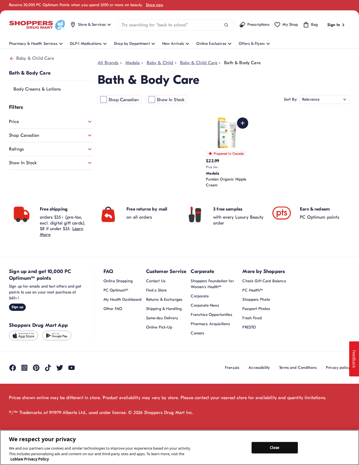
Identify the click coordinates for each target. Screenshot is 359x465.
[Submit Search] (226, 25)
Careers (197, 333)
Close (275, 447)
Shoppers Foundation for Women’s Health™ (212, 284)
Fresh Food (251, 318)
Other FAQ (112, 308)
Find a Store (156, 290)
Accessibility (259, 367)
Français (232, 367)
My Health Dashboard (122, 299)
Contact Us (155, 281)
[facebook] (12, 368)
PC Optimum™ (115, 290)
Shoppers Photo (256, 299)
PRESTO (249, 327)
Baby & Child (160, 62)
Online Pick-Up (159, 327)
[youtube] (71, 368)
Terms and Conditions (298, 367)
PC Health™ (252, 290)
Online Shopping (118, 281)
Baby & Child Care (35, 58)
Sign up (17, 307)
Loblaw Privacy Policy (29, 459)
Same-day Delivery (162, 318)
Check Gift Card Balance (264, 281)
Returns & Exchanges (164, 299)
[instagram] (24, 368)
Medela (132, 62)
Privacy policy (338, 367)
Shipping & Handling (164, 308)
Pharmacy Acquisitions (210, 323)
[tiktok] (48, 368)
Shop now (154, 5)
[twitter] (59, 368)
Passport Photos (256, 308)
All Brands (108, 62)
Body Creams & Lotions (37, 89)
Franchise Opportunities (211, 314)
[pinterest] (36, 368)
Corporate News (205, 305)
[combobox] (175, 25)
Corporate (199, 296)
